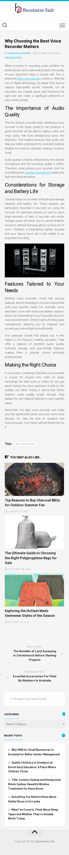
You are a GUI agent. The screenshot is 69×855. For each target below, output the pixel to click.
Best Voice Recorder (25, 444)
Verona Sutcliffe (19, 53)
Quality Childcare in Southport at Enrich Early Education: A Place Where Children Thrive (32, 767)
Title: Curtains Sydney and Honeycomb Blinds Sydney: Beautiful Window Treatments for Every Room (34, 784)
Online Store (13, 57)
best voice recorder (29, 78)
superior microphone (38, 172)
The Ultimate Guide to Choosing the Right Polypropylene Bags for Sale (31, 558)
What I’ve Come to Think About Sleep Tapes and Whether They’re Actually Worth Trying (33, 814)
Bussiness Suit (45, 841)
